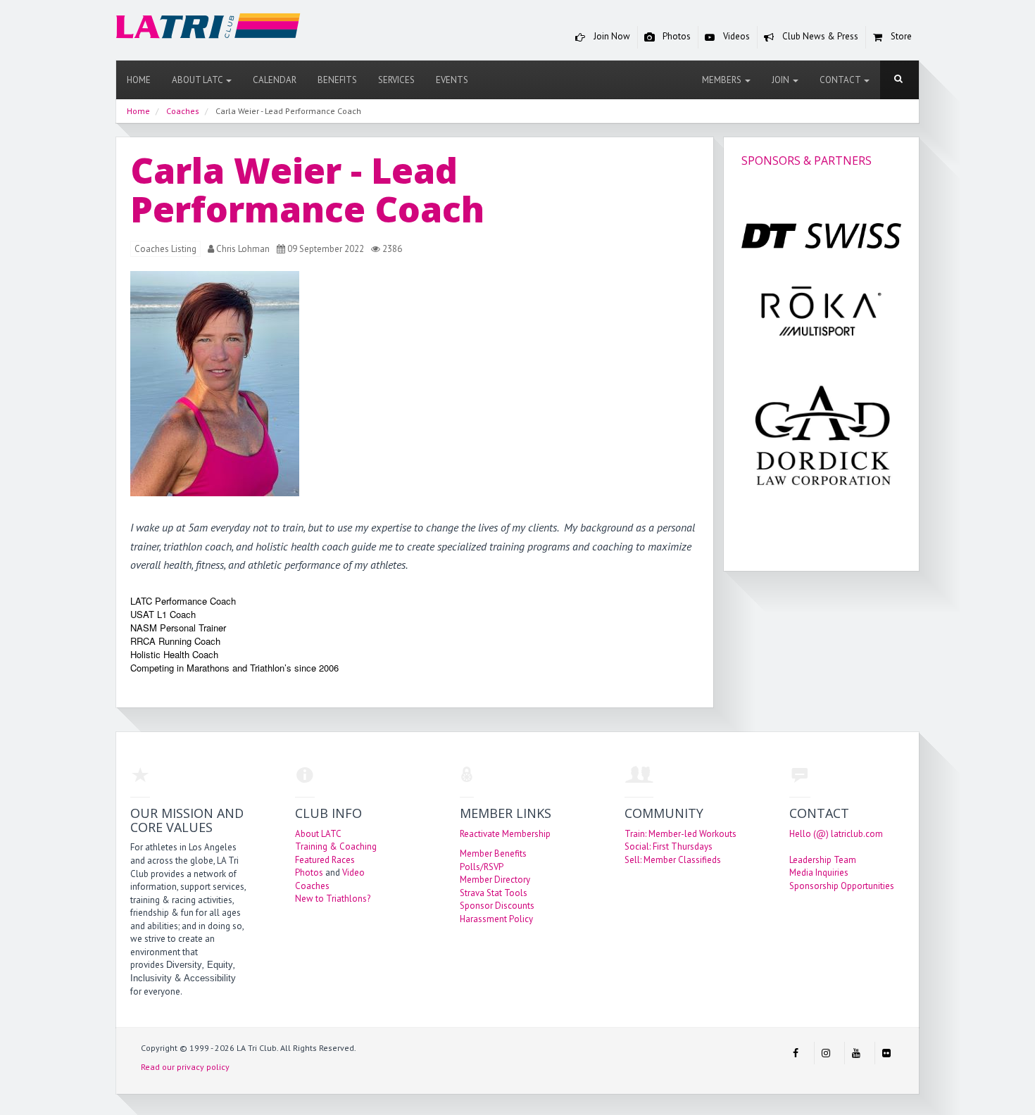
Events (452, 80)
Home (139, 80)
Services (396, 80)
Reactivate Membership (505, 834)
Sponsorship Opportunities (841, 886)
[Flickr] (886, 1053)
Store (900, 36)
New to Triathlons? (332, 899)
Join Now (610, 36)
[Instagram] (826, 1053)
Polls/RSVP (481, 867)
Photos (675, 36)
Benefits (337, 80)
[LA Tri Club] (208, 29)
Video (353, 872)
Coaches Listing (165, 249)
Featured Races (325, 860)
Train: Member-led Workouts (680, 834)
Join (781, 80)
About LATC (198, 80)
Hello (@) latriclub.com (836, 834)
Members (723, 80)
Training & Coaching (336, 846)
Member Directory (495, 880)
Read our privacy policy (185, 1067)
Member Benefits (493, 853)
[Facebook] (795, 1053)
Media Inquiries (818, 872)
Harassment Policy (496, 919)
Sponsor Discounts (497, 906)
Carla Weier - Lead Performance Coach (307, 189)
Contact (841, 80)
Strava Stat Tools (493, 893)
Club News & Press (819, 36)
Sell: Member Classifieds (673, 860)
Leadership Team (822, 860)
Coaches (312, 886)
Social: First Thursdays (669, 846)
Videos (735, 36)
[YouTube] (856, 1053)
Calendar (274, 80)
